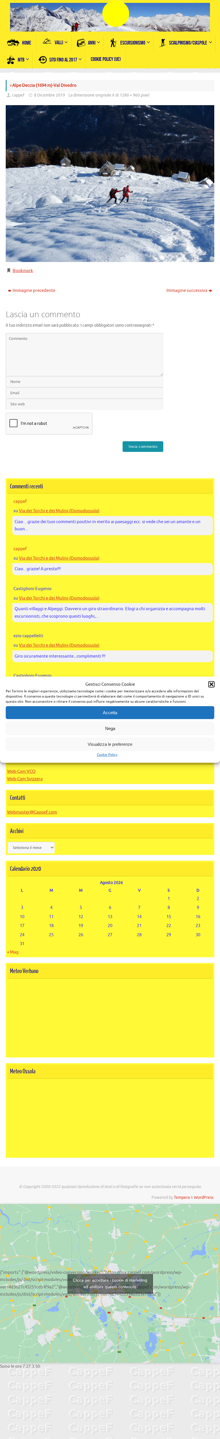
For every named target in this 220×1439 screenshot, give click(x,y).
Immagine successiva (186, 290)
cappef (18, 95)
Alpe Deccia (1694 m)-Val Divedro (42, 85)
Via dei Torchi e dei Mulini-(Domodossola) (59, 511)
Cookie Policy (107, 754)
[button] (211, 684)
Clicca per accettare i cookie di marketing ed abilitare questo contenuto (110, 1283)
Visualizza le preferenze (110, 744)
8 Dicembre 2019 (49, 95)
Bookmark (23, 270)
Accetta (110, 712)
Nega (110, 728)
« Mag (13, 952)
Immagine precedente (34, 290)
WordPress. (204, 1197)
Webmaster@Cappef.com (32, 812)
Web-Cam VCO (21, 771)
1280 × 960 (130, 95)
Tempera (182, 1197)
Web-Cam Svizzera (25, 779)
